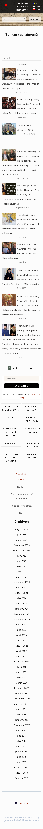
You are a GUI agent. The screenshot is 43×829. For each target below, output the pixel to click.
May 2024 (21, 598)
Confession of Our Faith (32, 408)
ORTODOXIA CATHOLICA (21, 5)
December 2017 (21, 725)
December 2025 (21, 545)
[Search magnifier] (24, 19)
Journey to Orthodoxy (32, 419)
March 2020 (21, 682)
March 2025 (21, 576)
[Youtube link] (6, 5)
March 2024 (21, 603)
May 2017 (21, 741)
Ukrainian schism (32, 456)
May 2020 (21, 677)
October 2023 (22, 624)
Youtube (24, 802)
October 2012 (22, 778)
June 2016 (21, 756)
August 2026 (21, 529)
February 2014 (21, 767)
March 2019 (21, 709)
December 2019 (21, 698)
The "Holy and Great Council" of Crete (11, 457)
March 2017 (21, 746)
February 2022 (21, 661)
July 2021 (21, 666)
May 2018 (21, 714)
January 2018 (21, 719)
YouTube (6, 9)
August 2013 (21, 772)
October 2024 (22, 587)
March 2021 (21, 672)
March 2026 (21, 539)
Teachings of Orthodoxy (31, 445)
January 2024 (21, 608)
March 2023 (21, 640)
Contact (21, 479)
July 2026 (21, 534)
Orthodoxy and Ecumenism (32, 430)
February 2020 (21, 688)
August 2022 (21, 645)
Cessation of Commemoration (11, 408)
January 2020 (21, 693)
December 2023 (21, 614)
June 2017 (21, 735)
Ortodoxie (11, 443)
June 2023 (21, 629)
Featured (11, 418)
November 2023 (21, 619)
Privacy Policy (21, 474)
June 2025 (21, 561)
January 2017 (21, 751)
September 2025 (21, 550)
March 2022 (21, 656)
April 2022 (21, 651)
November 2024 (21, 582)
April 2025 (21, 571)
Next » (30, 368)
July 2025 (21, 555)
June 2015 (21, 762)
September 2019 (21, 703)
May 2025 (21, 566)
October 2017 (22, 730)
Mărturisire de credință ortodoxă (11, 432)
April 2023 (21, 635)
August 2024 (21, 592)
